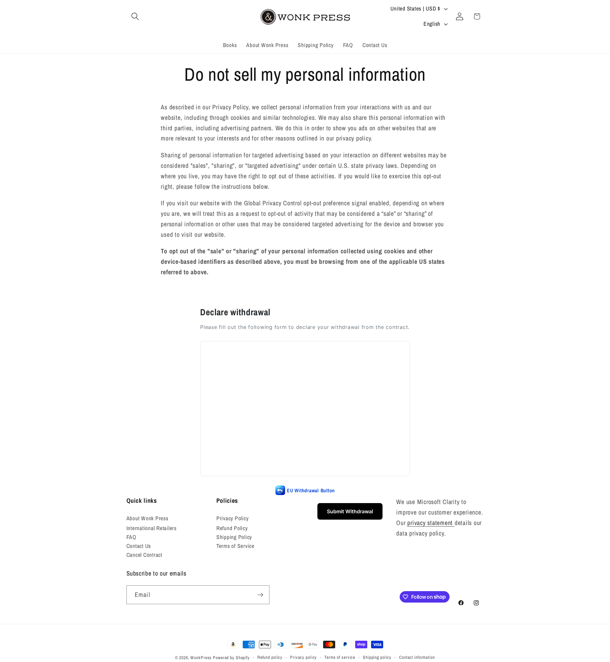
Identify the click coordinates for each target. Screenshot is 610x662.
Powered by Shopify (231, 657)
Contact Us (138, 545)
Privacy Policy (232, 518)
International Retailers (151, 528)
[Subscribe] (260, 594)
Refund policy (269, 657)
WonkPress (201, 657)
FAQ (131, 537)
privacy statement (431, 522)
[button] (135, 16)
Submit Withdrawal (350, 511)
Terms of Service (235, 545)
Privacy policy (303, 657)
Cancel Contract (144, 554)
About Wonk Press (147, 518)
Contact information (417, 657)
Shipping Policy (234, 537)
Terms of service (339, 657)
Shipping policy (377, 657)
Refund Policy (232, 528)
